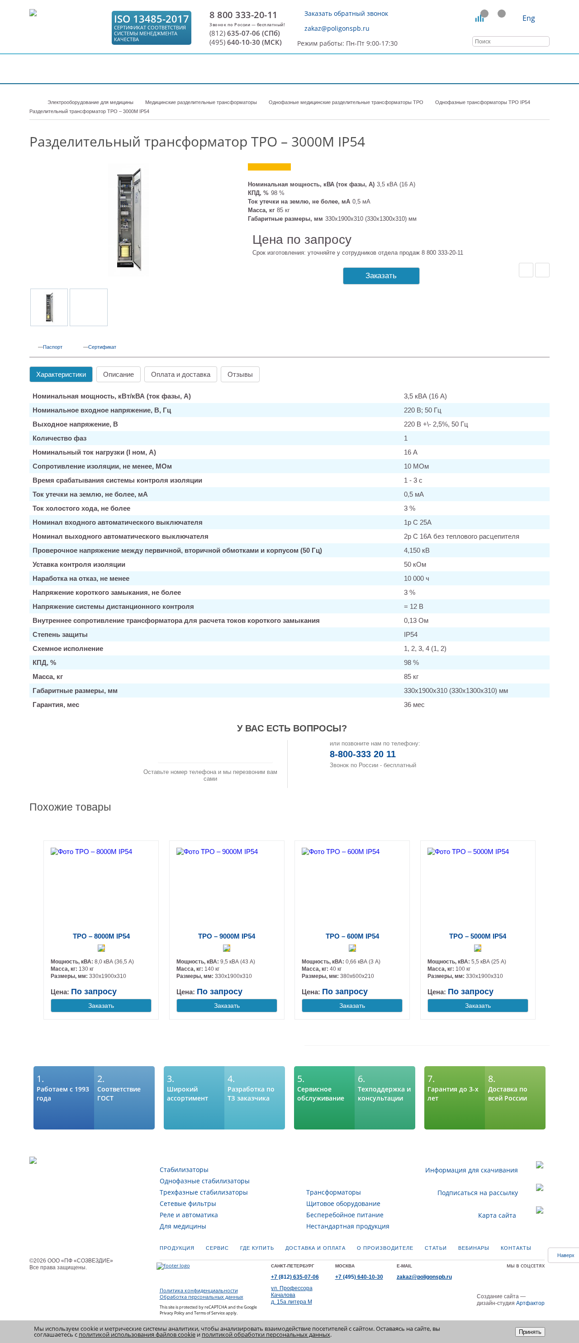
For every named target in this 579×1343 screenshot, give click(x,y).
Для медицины (183, 1226)
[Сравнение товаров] (479, 18)
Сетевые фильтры (188, 1203)
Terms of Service (209, 1313)
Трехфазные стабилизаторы (204, 1192)
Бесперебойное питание (345, 1214)
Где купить (257, 1248)
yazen (512, 1274)
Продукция (177, 1248)
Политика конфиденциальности (199, 1290)
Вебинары (473, 1248)
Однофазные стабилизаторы (205, 1181)
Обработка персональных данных (201, 1297)
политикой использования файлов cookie (137, 1334)
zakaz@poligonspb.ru (337, 28)
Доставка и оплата (315, 1248)
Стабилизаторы (184, 1169)
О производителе (385, 1248)
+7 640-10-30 (359, 1277)
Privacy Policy (172, 1313)
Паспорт (52, 347)
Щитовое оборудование (343, 1203)
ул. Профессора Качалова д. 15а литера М (292, 1295)
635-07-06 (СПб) (244, 33)
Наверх (565, 1255)
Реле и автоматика (189, 1214)
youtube (522, 1274)
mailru (503, 1274)
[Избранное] (496, 18)
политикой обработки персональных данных (266, 1334)
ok (493, 1274)
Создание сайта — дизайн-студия (511, 1299)
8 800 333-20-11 (243, 15)
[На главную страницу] (67, 28)
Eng (528, 18)
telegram (541, 1274)
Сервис (217, 1248)
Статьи (436, 1248)
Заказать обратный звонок (346, 13)
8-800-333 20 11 (363, 754)
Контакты (516, 1248)
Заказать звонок (215, 751)
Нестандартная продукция (347, 1226)
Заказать (381, 275)
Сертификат (102, 347)
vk (484, 1274)
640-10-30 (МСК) (245, 42)
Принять (530, 1332)
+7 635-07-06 (295, 1277)
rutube (531, 1274)
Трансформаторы (333, 1192)
